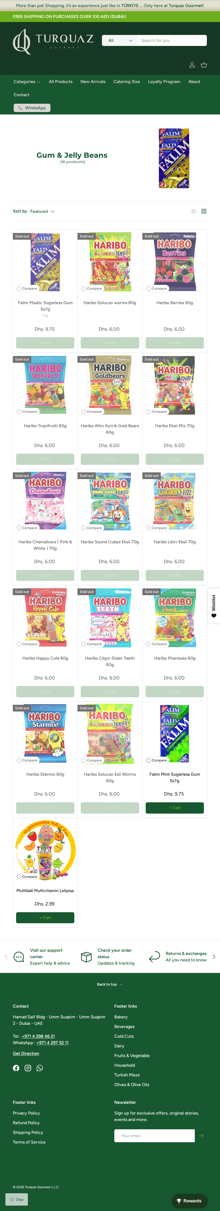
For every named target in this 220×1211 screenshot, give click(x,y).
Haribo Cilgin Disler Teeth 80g (110, 661)
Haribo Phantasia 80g (175, 658)
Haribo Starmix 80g (45, 774)
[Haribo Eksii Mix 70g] (174, 385)
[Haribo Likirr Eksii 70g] (174, 501)
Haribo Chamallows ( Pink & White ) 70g (45, 545)
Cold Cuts (124, 1036)
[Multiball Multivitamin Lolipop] (45, 850)
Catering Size (126, 81)
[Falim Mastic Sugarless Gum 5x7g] (45, 262)
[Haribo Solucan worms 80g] (110, 262)
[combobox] (154, 40)
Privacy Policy (26, 1113)
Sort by (20, 211)
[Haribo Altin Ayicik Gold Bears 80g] (110, 385)
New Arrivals (92, 81)
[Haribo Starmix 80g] (45, 734)
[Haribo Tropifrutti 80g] (45, 385)
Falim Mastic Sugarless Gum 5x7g (45, 306)
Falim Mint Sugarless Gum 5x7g (174, 777)
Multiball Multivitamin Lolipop (45, 890)
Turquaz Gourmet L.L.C (41, 1187)
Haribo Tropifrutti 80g (45, 425)
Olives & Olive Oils (131, 1084)
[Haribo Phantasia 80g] (174, 617)
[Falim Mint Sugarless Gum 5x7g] (174, 734)
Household (124, 1065)
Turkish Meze (127, 1074)
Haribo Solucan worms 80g (109, 302)
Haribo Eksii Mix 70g (175, 425)
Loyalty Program (164, 81)
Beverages (124, 1026)
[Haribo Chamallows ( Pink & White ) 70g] (45, 501)
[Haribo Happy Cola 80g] (45, 617)
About (194, 81)
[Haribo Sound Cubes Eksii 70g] (110, 501)
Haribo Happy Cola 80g (45, 658)
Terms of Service (29, 1142)
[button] (204, 65)
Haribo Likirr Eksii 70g (175, 541)
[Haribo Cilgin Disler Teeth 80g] (110, 617)
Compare (29, 288)
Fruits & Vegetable (132, 1055)
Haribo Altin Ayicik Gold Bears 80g (110, 429)
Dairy (119, 1045)
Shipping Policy (28, 1132)
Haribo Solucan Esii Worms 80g (110, 777)
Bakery (121, 1016)
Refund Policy (26, 1122)
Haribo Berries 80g (174, 302)
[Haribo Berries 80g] (174, 262)
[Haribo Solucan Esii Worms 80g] (110, 734)
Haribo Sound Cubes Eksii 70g (110, 541)
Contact (22, 94)
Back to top (107, 984)
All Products (60, 81)
